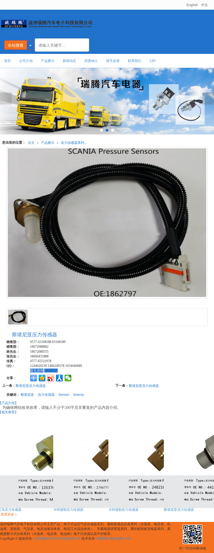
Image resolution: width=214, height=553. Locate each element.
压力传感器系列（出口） (76, 142)
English (192, 4)
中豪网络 (102, 539)
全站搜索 (15, 45)
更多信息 (51, 370)
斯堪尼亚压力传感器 (31, 385)
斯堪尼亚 (27, 394)
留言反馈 (113, 61)
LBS (153, 61)
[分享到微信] (68, 378)
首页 (7, 61)
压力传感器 (46, 394)
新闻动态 (69, 61)
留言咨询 (36, 370)
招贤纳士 (91, 61)
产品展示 (47, 61)
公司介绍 (26, 61)
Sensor (64, 394)
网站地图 (116, 539)
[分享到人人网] (59, 378)
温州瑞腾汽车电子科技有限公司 (57, 539)
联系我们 (134, 61)
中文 (204, 4)
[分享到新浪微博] (50, 378)
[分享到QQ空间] (42, 378)
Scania (78, 394)
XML (128, 539)
